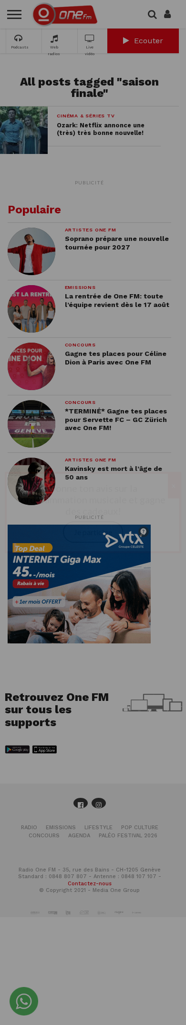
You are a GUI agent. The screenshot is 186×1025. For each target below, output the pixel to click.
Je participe (93, 531)
